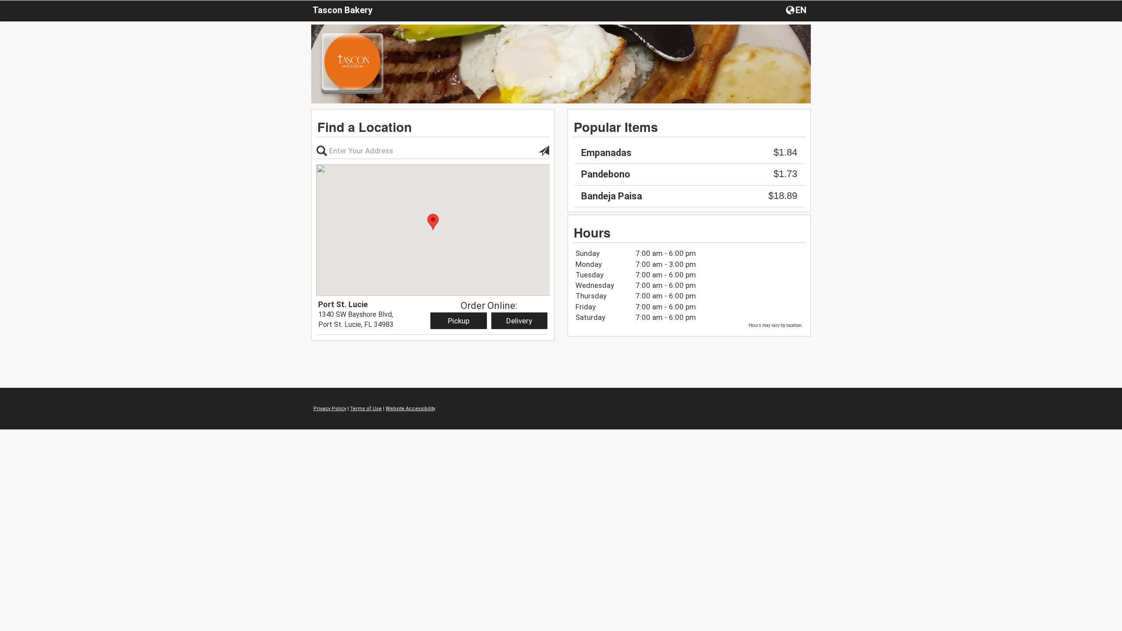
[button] (797, 9)
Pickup (458, 320)
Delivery (519, 320)
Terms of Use (366, 408)
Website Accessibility (410, 408)
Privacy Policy (329, 408)
